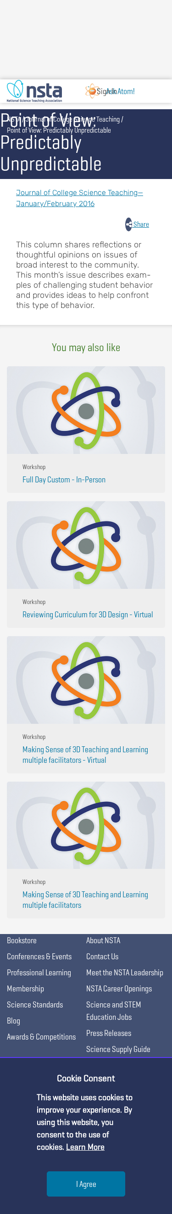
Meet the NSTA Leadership (124, 972)
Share (140, 224)
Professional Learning (39, 972)
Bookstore (22, 940)
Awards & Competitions (41, 1036)
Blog (13, 1020)
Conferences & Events (39, 956)
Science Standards (35, 1004)
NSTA (14, 119)
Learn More (85, 1146)
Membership (25, 988)
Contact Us (102, 956)
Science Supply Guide (118, 1049)
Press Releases (108, 1033)
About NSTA (103, 940)
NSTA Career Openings (119, 988)
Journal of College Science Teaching (73, 119)
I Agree (86, 1184)
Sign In (107, 91)
